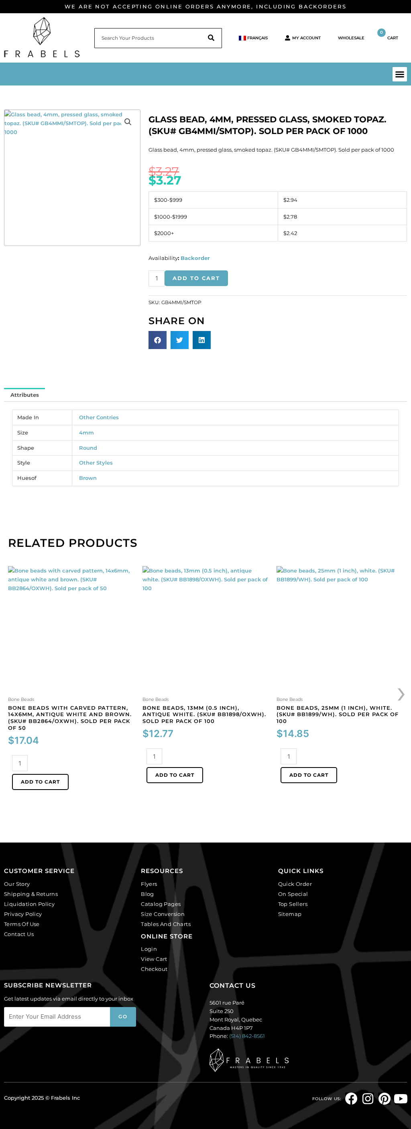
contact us (233, 985)
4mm (86, 432)
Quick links (301, 871)
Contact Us (19, 934)
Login (149, 949)
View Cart (154, 959)
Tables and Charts (166, 924)
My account (306, 38)
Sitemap (290, 914)
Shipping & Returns (31, 894)
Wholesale (351, 38)
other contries (99, 417)
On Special (293, 894)
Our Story (17, 884)
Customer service (39, 871)
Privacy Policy (23, 914)
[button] (400, 74)
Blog (147, 894)
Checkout (154, 969)
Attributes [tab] (24, 395)
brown (88, 478)
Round (88, 448)
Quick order (295, 884)
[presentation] (402, 691)
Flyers (149, 884)
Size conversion (163, 914)
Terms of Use (22, 924)
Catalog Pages (161, 904)
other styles (96, 462)
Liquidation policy (29, 904)
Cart (389, 35)
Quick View (71, 687)
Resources (162, 871)
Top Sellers (292, 904)
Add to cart (196, 278)
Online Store (167, 936)
